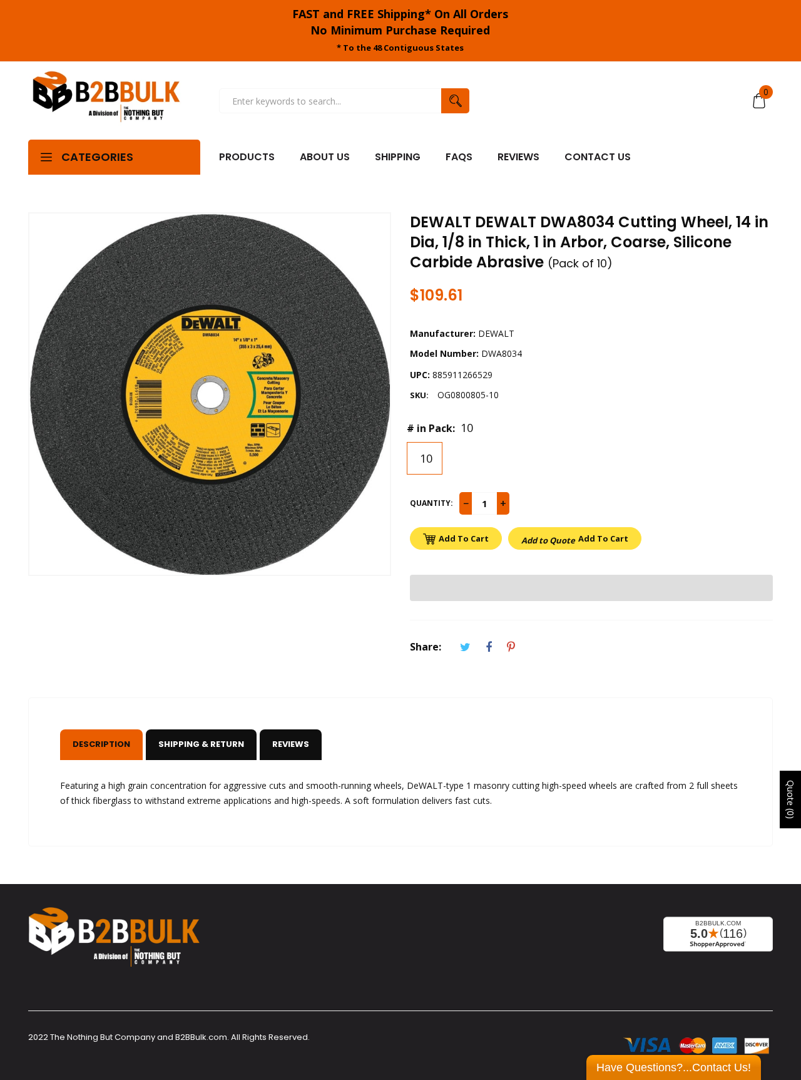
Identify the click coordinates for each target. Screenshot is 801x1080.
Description (101, 744)
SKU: (419, 395)
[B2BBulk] (106, 101)
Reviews (290, 744)
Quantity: (431, 503)
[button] (591, 588)
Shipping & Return (201, 744)
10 (424, 458)
